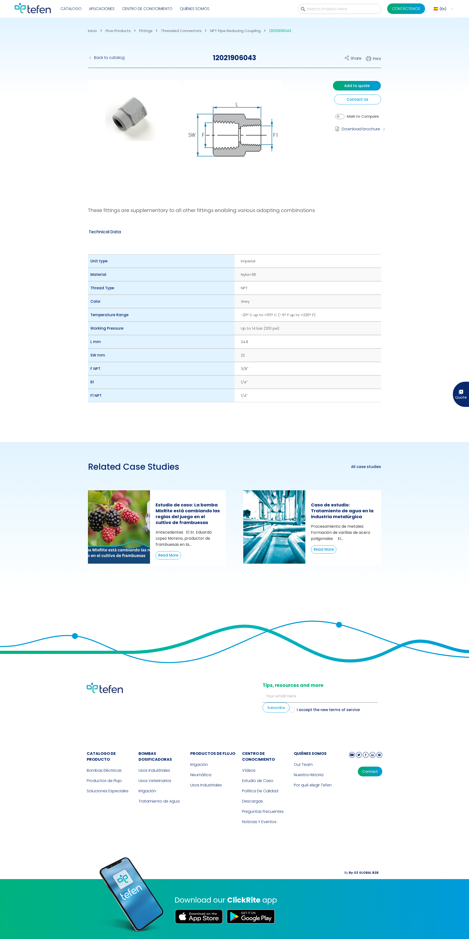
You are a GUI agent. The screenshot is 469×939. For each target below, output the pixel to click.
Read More (168, 555)
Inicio (92, 30)
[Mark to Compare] (339, 116)
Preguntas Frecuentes (263, 811)
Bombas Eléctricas (104, 770)
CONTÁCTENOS (406, 8)
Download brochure (361, 129)
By (361, 873)
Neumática (200, 775)
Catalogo (71, 8)
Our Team (303, 764)
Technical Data (105, 232)
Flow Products (118, 30)
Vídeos (249, 770)
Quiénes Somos (194, 8)
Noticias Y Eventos (259, 822)
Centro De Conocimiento (147, 8)
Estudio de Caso (257, 780)
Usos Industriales (154, 770)
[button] (442, 9)
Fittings (145, 30)
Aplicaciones (102, 8)
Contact (370, 771)
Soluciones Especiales (107, 791)
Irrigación (147, 791)
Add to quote (357, 85)
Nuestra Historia (308, 775)
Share (356, 58)
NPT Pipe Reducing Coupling (235, 30)
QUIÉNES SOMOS (310, 753)
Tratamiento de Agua (159, 801)
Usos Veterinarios (155, 780)
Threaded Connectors (181, 30)
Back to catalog (109, 57)
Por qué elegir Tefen (313, 785)
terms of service (344, 709)
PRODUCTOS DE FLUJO (212, 753)
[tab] (105, 231)
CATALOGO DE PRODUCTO (101, 756)
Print (377, 59)
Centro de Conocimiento (258, 756)
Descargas (252, 801)
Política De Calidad (260, 791)
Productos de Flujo (104, 780)
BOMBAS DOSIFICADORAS (155, 756)
